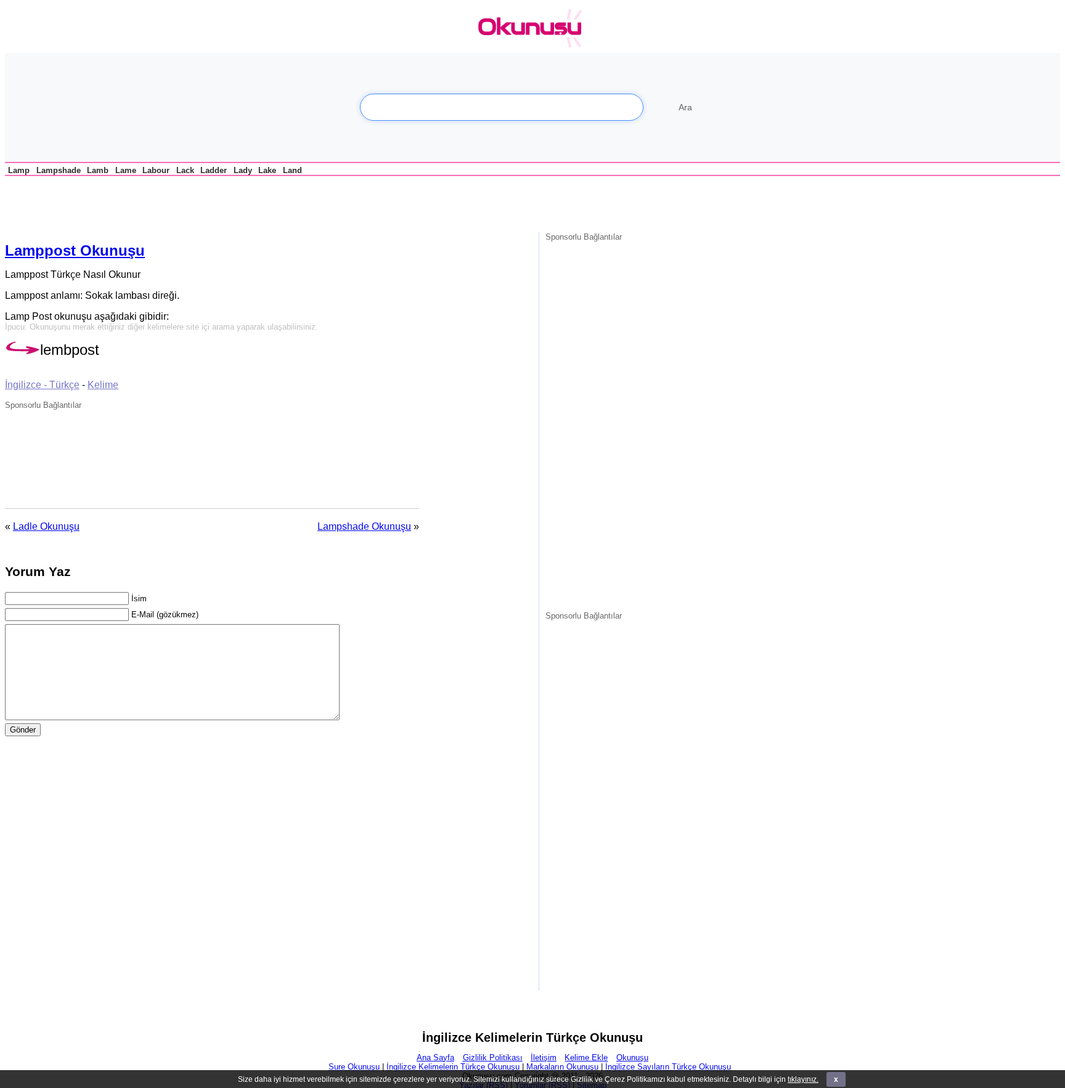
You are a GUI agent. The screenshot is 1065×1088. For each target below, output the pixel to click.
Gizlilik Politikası (493, 1057)
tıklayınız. (803, 1079)
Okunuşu (632, 1057)
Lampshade (58, 170)
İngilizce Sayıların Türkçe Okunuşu (668, 1066)
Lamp (19, 170)
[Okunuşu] (533, 29)
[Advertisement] (149, 202)
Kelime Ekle (586, 1057)
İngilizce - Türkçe (42, 385)
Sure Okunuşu (354, 1066)
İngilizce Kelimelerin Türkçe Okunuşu (453, 1066)
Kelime (103, 385)
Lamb (97, 170)
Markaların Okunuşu (562, 1066)
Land (292, 170)
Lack (185, 170)
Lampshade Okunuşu (364, 526)
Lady (243, 170)
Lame (125, 170)
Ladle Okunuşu (46, 526)
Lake (267, 170)
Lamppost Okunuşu (75, 250)
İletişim (544, 1057)
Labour (155, 170)
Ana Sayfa (435, 1057)
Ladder (213, 170)
